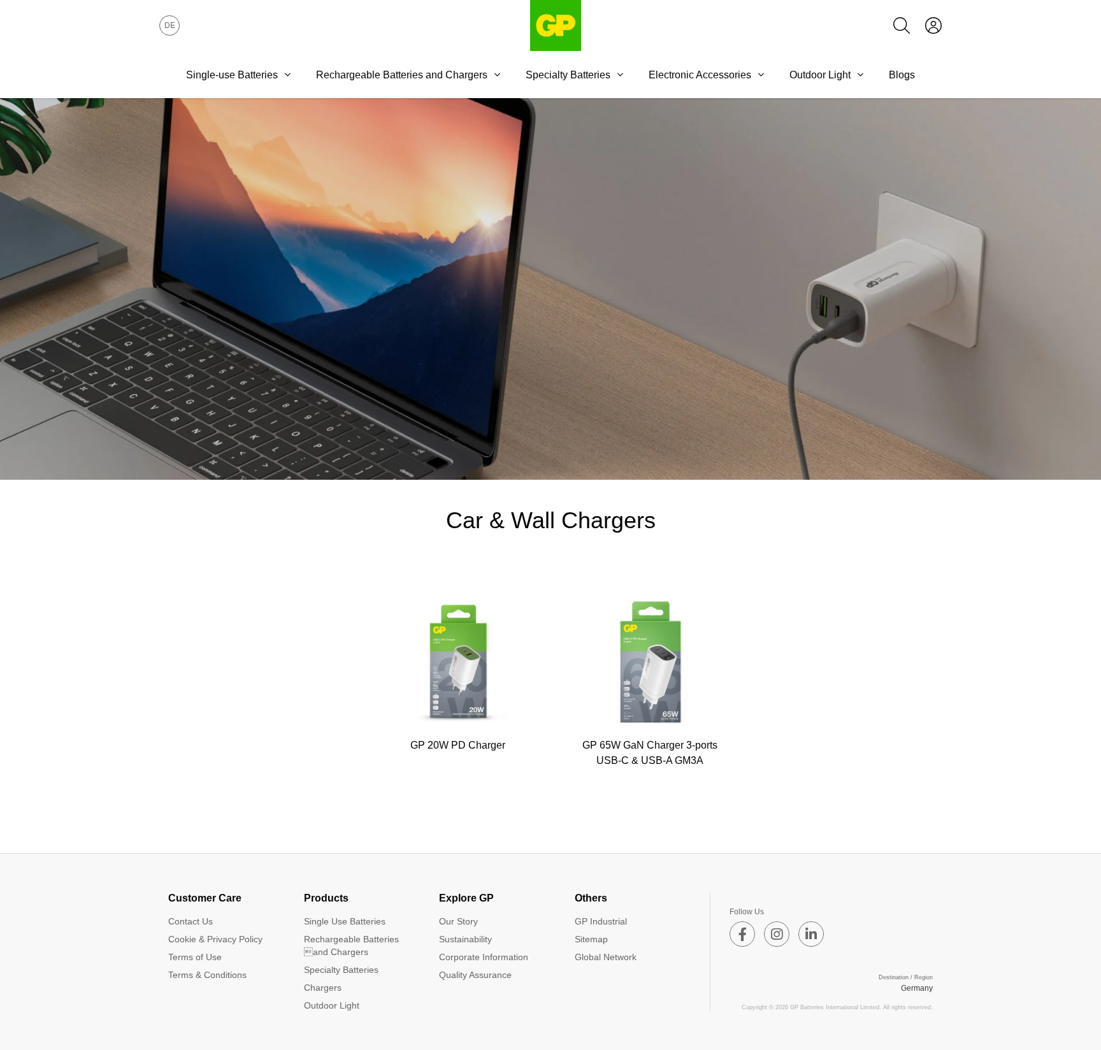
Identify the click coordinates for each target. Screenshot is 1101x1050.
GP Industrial (601, 921)
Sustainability (465, 939)
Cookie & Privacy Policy (215, 939)
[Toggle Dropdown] (287, 74)
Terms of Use (195, 957)
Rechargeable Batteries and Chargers (401, 74)
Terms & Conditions (207, 975)
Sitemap (591, 939)
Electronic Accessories (700, 74)
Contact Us (190, 921)
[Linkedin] (811, 934)
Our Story (458, 921)
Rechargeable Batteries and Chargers (351, 945)
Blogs (902, 74)
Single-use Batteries (232, 74)
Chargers (323, 987)
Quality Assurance (475, 975)
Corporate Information (483, 957)
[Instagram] (776, 934)
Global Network (606, 957)
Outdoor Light (820, 74)
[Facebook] (742, 934)
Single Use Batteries (344, 921)
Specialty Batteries (568, 74)
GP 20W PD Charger (457, 745)
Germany (917, 988)
